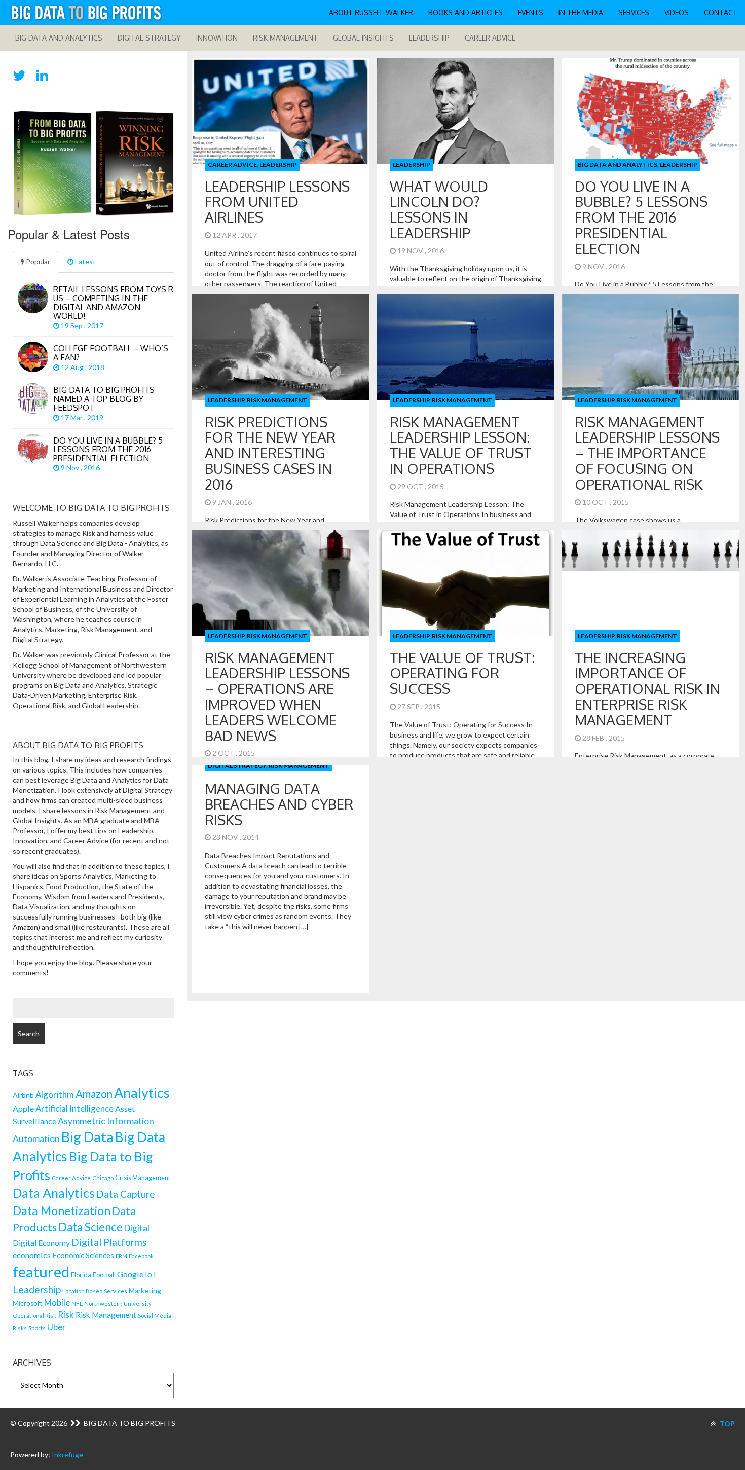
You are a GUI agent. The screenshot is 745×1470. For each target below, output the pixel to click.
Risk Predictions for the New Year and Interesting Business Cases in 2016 (270, 453)
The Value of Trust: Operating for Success (462, 673)
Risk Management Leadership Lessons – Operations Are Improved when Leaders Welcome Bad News (277, 696)
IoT (151, 1274)
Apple (23, 1108)
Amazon (94, 1094)
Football (104, 1275)
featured (41, 1271)
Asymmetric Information (106, 1121)
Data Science (90, 1227)
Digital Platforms (109, 1242)
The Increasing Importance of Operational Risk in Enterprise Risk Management (647, 688)
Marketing (145, 1290)
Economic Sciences (83, 1255)
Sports (37, 1328)
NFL (77, 1303)
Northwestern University (118, 1303)
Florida (81, 1275)
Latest (84, 261)
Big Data (87, 1136)
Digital (137, 1228)
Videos (676, 12)
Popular (37, 261)
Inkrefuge (67, 1454)
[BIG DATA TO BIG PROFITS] (86, 12)
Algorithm (54, 1094)
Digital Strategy (149, 37)
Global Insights (363, 37)
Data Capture (125, 1194)
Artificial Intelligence (74, 1108)
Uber (56, 1326)
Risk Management (285, 37)
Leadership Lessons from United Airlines (277, 202)
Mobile (57, 1302)
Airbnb (23, 1095)
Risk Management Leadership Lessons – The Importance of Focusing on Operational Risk (647, 453)
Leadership (429, 37)
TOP (726, 1423)
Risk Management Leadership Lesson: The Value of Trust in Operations (461, 445)
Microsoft (28, 1303)
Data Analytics (54, 1192)
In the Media (580, 12)
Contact (720, 12)
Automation (36, 1138)
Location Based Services (94, 1291)
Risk (66, 1314)
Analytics (142, 1093)
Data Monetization (61, 1210)
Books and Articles (465, 12)
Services (633, 12)
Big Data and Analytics (58, 37)
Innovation (217, 37)
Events (530, 12)
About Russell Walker (371, 12)
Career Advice (490, 37)
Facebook (141, 1256)
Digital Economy (41, 1242)
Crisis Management (142, 1177)
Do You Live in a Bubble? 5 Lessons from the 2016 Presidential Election (641, 217)
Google (130, 1274)
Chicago (103, 1177)
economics (32, 1255)
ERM (121, 1256)
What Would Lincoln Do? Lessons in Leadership (439, 209)
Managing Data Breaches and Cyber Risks (279, 804)
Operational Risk (34, 1315)
